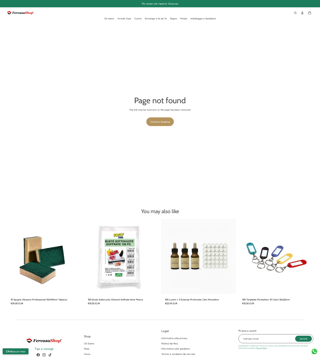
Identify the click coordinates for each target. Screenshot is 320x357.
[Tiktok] (50, 355)
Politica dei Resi (169, 343)
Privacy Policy (261, 348)
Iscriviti (303, 338)
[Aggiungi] (231, 289)
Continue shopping (160, 121)
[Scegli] (77, 289)
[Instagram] (44, 355)
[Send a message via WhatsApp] (314, 351)
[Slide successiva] (77, 256)
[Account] (302, 12)
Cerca (87, 354)
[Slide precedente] (12, 256)
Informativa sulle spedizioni (175, 348)
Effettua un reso (15, 351)
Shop (86, 348)
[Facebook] (38, 355)
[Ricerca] (295, 12)
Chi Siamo (89, 343)
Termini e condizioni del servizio (178, 354)
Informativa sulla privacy (174, 338)
